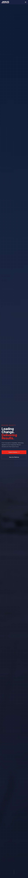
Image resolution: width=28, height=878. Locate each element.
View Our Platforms (14, 457)
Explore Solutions (13, 452)
